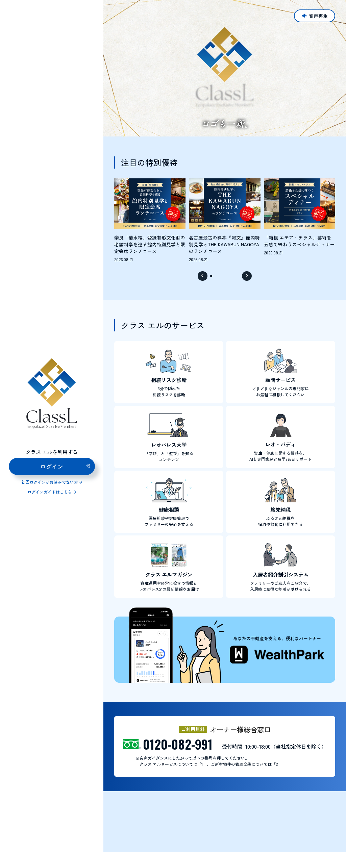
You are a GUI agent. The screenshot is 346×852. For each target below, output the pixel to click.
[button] (202, 276)
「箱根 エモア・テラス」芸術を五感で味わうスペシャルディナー (299, 241)
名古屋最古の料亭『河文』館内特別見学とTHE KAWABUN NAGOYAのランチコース (224, 244)
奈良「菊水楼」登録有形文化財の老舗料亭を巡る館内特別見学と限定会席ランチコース (149, 244)
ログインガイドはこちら (49, 492)
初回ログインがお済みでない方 (49, 482)
